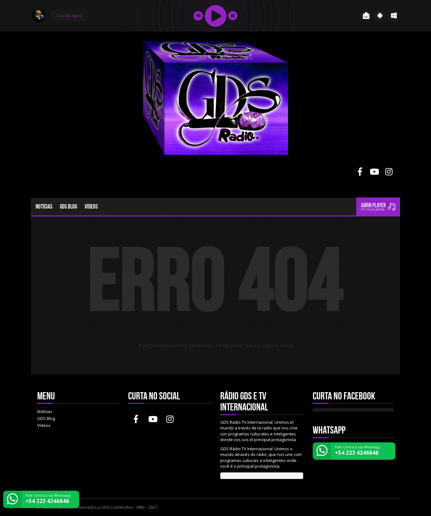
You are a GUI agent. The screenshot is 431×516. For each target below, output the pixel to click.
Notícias (44, 206)
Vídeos (91, 206)
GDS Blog (68, 206)
